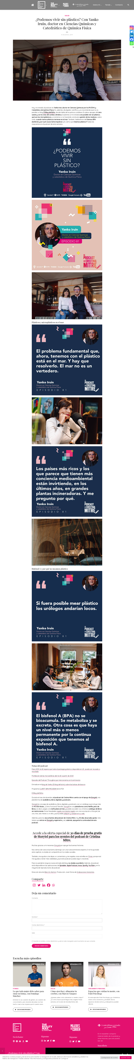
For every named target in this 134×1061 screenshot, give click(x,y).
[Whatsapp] (53, 885)
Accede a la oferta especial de (67, 836)
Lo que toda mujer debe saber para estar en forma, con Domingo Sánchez (28, 993)
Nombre (35, 917)
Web (33, 933)
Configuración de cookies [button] (109, 1057)
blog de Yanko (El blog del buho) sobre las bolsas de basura (63, 784)
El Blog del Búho (37, 793)
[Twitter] (39, 885)
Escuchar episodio (23, 1009)
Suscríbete (102, 1045)
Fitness (15, 989)
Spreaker (63, 865)
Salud (67, 16)
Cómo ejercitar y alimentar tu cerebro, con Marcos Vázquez (64, 992)
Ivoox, (80, 865)
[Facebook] (48, 885)
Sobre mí (96, 5)
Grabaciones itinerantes (85, 872)
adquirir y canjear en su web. (74, 814)
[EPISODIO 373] (67, 974)
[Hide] (133, 47)
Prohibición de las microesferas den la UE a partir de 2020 (53, 776)
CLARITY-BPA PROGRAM (48, 789)
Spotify (85, 865)
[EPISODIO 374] (29, 974)
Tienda (107, 5)
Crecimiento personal (96, 989)
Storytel (94, 797)
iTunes (90, 856)
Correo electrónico (38, 925)
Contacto (119, 5)
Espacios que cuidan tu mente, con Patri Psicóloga (103, 992)
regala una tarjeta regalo (66, 811)
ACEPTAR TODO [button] (125, 1057)
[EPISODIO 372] (104, 974)
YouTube (91, 865)
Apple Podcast (72, 865)
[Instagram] (34, 885)
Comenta (35, 898)
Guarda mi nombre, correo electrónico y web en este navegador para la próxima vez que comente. (64, 941)
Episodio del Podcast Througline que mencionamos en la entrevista (56, 780)
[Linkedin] (44, 885)
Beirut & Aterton (50, 872)
